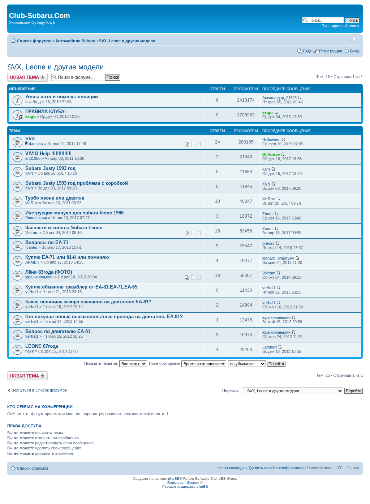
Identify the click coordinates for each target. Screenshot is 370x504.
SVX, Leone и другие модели (127, 41)
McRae (31, 203)
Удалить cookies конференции (276, 468)
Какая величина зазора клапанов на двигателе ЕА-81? (88, 301)
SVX (30, 138)
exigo (30, 116)
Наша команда (231, 468)
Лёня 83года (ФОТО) (48, 272)
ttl (26, 101)
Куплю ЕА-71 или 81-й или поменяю (67, 257)
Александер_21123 (279, 97)
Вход (354, 51)
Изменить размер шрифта (354, 39)
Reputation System (183, 482)
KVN (29, 173)
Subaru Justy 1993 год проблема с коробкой (76, 183)
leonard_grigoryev (278, 258)
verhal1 (31, 292)
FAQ (307, 51)
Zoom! (268, 214)
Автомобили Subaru (75, 41)
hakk (29, 351)
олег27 (268, 243)
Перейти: (230, 390)
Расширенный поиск (340, 26)
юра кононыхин (39, 277)
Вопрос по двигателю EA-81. (58, 331)
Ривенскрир (36, 217)
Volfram (31, 232)
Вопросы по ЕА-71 (46, 242)
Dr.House (271, 154)
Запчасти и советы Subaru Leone (63, 227)
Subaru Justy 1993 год (50, 168)
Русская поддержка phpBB (185, 486)
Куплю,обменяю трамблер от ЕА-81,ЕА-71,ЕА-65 (81, 287)
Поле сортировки (165, 363)
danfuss (36, 143)
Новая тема (18, 75)
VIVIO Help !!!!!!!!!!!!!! (48, 153)
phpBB (174, 478)
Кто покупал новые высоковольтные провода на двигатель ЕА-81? (104, 316)
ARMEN (32, 262)
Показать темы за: (101, 363)
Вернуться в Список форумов (39, 390)
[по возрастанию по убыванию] (257, 363)
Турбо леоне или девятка (54, 198)
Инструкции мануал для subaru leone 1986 (74, 212)
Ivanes (31, 247)
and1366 (32, 158)
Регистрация (330, 51)
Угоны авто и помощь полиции (61, 96)
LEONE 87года (41, 346)
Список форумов (34, 41)
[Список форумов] (13, 8)
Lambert (269, 347)
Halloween (271, 139)
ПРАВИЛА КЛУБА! (45, 111)
